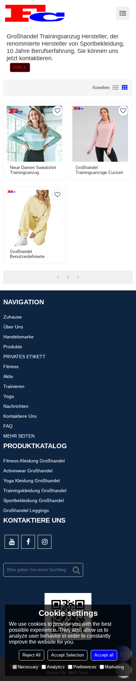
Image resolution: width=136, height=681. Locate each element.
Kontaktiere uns (20, 416)
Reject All (31, 655)
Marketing (114, 666)
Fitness (10, 366)
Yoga (8, 396)
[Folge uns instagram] (44, 542)
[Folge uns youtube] (11, 542)
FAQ (8, 426)
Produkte (12, 346)
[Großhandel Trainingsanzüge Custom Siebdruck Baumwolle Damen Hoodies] (100, 134)
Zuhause (12, 316)
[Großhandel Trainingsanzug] (20, 67)
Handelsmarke (18, 336)
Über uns (13, 326)
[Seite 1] (58, 277)
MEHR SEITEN (19, 436)
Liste (115, 88)
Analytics (56, 666)
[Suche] (76, 569)
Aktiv (8, 376)
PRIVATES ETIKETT (24, 356)
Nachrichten (15, 406)
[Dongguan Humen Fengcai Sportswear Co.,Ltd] (34, 13)
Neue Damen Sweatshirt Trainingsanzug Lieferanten (33, 172)
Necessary (28, 666)
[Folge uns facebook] (28, 542)
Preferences (84, 666)
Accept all (104, 655)
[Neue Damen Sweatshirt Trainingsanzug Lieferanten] (34, 134)
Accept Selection (67, 655)
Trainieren (13, 386)
